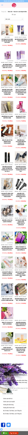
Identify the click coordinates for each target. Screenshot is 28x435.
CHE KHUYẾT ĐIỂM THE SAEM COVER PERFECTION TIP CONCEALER (20, 222)
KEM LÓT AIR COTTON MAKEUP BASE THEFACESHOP (7, 141)
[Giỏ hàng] (1, 429)
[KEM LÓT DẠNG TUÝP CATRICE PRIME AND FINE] (7, 289)
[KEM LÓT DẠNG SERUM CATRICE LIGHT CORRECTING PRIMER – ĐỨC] (21, 263)
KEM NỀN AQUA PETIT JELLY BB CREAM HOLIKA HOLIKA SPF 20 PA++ (7, 248)
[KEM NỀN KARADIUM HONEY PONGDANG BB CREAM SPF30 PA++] (21, 313)
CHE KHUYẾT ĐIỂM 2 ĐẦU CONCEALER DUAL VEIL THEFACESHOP (7, 195)
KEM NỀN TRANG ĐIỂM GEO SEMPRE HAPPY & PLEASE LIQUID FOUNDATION (7, 92)
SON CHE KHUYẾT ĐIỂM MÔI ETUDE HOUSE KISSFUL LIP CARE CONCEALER (20, 350)
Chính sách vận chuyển (9, 401)
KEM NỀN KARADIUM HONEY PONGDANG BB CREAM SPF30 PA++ (21, 324)
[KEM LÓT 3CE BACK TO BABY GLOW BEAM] (7, 313)
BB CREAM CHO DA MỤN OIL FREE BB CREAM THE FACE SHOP (7, 41)
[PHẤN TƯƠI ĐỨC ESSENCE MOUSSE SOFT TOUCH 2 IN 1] (7, 338)
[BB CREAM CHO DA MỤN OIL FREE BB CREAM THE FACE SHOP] (7, 30)
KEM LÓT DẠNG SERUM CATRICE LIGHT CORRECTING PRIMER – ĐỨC (20, 274)
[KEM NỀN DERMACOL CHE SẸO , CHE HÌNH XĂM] (21, 289)
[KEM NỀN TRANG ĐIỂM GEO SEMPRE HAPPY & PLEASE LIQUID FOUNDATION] (7, 80)
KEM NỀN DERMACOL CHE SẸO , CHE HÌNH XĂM (21, 299)
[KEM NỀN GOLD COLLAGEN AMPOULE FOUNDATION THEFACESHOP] (21, 131)
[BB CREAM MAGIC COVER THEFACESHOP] (21, 30)
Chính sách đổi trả (7, 398)
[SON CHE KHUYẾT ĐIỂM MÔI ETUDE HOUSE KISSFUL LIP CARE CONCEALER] (21, 338)
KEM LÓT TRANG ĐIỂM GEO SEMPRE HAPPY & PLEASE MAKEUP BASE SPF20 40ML (20, 92)
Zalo (6, 433)
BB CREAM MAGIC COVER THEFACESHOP (21, 40)
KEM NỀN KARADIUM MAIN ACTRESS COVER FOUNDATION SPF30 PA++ (20, 169)
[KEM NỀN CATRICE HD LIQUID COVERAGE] (7, 211)
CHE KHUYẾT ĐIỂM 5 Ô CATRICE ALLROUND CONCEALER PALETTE (7, 273)
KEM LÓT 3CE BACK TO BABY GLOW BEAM (7, 323)
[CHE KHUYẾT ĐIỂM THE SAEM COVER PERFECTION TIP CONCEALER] (21, 211)
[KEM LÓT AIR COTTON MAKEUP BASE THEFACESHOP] (7, 131)
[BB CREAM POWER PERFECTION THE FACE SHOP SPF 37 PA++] (7, 55)
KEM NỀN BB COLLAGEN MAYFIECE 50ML (7, 117)
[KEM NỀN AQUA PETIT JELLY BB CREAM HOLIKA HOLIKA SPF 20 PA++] (7, 237)
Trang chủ (3, 11)
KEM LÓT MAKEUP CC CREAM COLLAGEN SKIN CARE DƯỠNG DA (20, 248)
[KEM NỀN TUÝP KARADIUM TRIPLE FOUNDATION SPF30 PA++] (21, 184)
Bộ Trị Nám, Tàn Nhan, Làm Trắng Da (12, 410)
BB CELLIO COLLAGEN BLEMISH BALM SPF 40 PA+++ (20, 66)
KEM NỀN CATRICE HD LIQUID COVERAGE (7, 220)
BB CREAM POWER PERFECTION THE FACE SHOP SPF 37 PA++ (7, 66)
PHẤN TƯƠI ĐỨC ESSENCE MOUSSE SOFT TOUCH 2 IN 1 (7, 349)
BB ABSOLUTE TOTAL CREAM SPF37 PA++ (21, 117)
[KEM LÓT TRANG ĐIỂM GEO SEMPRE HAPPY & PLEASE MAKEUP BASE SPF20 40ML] (21, 80)
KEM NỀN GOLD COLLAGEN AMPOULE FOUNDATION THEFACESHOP (21, 142)
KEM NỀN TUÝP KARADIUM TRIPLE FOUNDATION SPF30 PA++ (21, 196)
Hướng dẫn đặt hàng (8, 404)
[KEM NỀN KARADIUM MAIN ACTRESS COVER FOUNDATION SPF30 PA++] (21, 157)
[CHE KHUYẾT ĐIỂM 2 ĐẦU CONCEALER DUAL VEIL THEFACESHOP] (7, 184)
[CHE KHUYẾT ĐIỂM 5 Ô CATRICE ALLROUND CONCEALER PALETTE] (7, 263)
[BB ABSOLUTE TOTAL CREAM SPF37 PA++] (21, 107)
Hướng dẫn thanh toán (9, 407)
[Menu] (2, 5)
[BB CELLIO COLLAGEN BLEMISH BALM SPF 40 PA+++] (21, 55)
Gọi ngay (15, 433)
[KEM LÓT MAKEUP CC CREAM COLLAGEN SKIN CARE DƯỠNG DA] (21, 237)
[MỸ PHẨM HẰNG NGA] (14, 5)
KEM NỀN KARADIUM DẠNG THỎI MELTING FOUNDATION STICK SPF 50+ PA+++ (7, 169)
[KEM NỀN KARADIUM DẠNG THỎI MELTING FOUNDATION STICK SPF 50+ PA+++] (7, 157)
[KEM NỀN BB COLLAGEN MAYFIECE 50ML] (7, 107)
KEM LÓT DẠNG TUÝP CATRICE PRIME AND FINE (7, 299)
